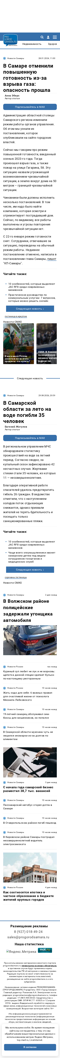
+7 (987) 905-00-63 (26, 998)
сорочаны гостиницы (16, 577)
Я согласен (30, 1047)
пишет (51, 258)
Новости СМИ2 (12, 321)
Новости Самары (15, 58)
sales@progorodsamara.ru (28, 937)
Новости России (15, 667)
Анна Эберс (12, 95)
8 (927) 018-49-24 (28, 932)
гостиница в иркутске (16, 316)
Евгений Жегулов (16, 426)
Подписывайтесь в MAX (30, 106)
